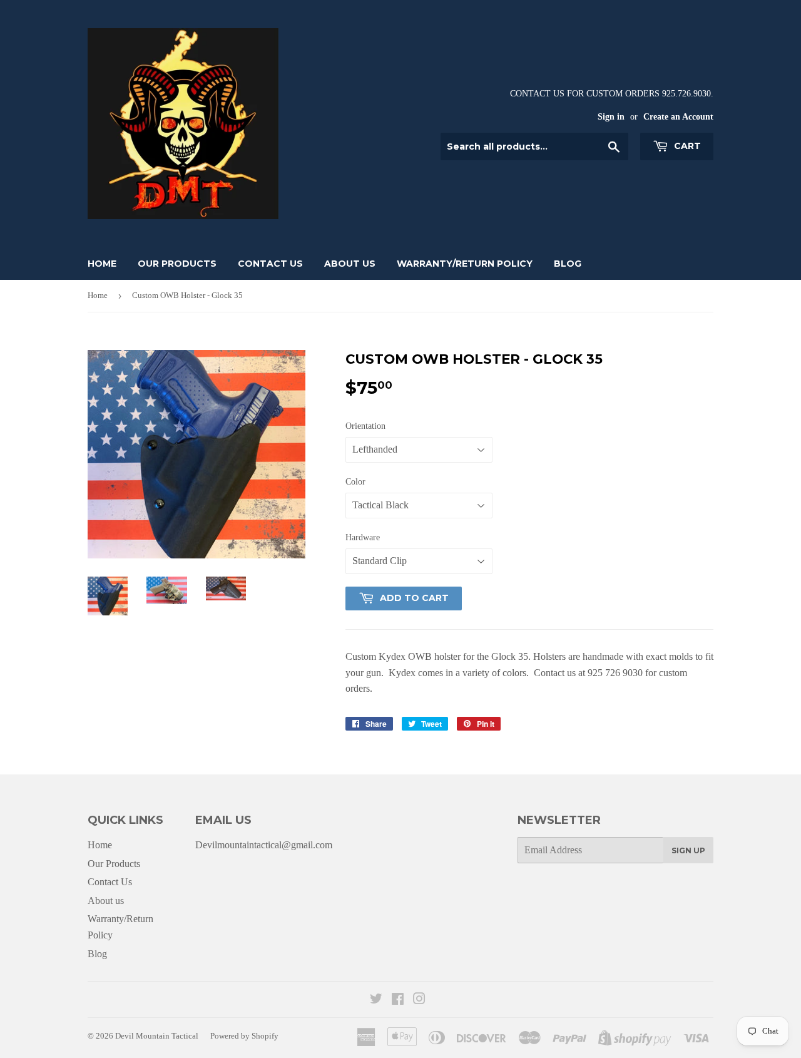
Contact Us (270, 263)
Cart (686, 146)
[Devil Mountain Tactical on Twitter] (376, 1000)
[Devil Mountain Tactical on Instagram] (419, 1000)
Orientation (365, 426)
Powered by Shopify (244, 1035)
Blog (567, 263)
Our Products (177, 263)
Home (102, 263)
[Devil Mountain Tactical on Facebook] (397, 1000)
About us (349, 263)
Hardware (362, 537)
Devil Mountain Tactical (156, 1035)
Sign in (611, 116)
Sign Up (688, 850)
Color (355, 481)
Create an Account (678, 116)
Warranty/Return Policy (465, 263)
